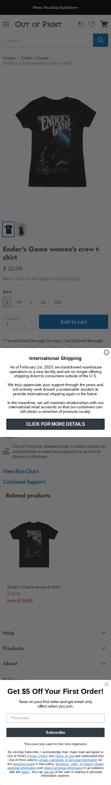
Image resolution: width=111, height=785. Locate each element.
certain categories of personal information (67, 760)
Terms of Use (64, 756)
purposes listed (23, 764)
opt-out (49, 772)
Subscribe (55, 732)
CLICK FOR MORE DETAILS (55, 424)
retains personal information (63, 768)
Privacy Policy (37, 756)
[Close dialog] (106, 352)
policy (25, 772)
